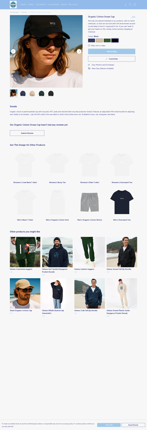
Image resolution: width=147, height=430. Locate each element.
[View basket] (135, 4)
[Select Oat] (99, 40)
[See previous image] (13, 51)
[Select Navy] (91, 40)
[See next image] (79, 51)
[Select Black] (115, 40)
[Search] (130, 4)
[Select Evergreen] (107, 40)
